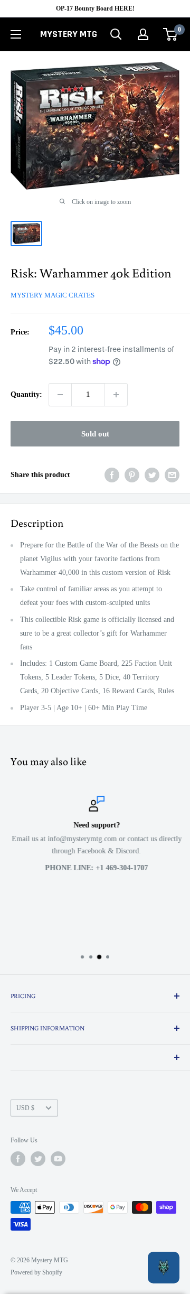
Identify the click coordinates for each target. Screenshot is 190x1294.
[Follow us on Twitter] (38, 1158)
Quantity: (26, 394)
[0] (170, 34)
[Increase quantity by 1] (116, 395)
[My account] (143, 34)
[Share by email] (172, 475)
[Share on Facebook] (111, 475)
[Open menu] (16, 34)
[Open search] (116, 34)
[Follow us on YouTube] (58, 1158)
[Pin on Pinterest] (132, 475)
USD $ (25, 1108)
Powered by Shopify (36, 1272)
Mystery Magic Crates (52, 295)
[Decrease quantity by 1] (60, 395)
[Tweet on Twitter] (152, 475)
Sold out (95, 434)
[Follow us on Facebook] (18, 1158)
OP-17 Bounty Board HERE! (95, 8)
